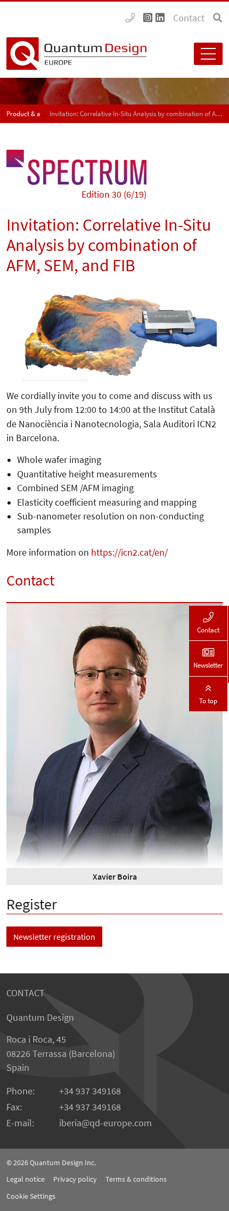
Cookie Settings (30, 1196)
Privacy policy (75, 1179)
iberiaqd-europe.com (105, 1123)
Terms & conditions (136, 1179)
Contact (189, 18)
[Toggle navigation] (208, 54)
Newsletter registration (54, 936)
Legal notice (25, 1179)
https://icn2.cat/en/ (129, 552)
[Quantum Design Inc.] (130, 18)
